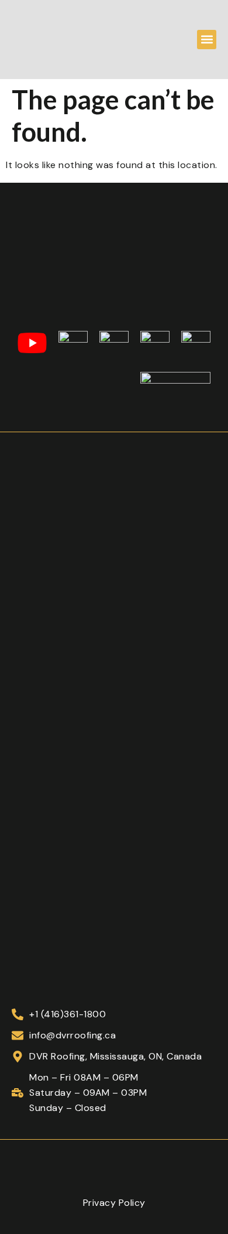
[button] (206, 39)
